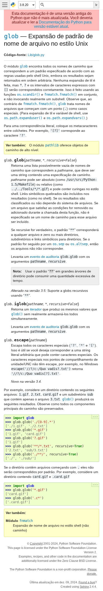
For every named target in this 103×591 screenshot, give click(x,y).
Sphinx (84, 586)
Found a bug (87, 582)
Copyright (36, 543)
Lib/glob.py (36, 55)
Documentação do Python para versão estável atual (63, 24)
